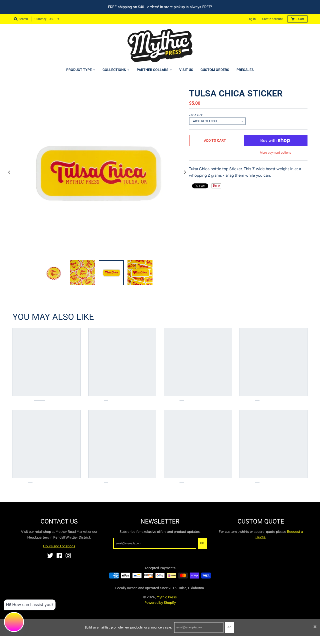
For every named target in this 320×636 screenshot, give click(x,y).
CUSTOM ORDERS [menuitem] (214, 70)
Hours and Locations (59, 546)
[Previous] (9, 171)
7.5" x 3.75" (196, 114)
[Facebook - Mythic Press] (59, 556)
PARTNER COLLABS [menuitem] (152, 70)
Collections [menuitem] (114, 70)
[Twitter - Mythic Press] (50, 556)
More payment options (275, 152)
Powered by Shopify (160, 603)
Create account (272, 19)
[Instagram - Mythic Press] (68, 556)
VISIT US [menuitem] (186, 70)
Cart (300, 19)
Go (230, 627)
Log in (252, 19)
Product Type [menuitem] (79, 70)
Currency (40, 19)
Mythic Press (166, 597)
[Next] (185, 171)
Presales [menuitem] (245, 70)
